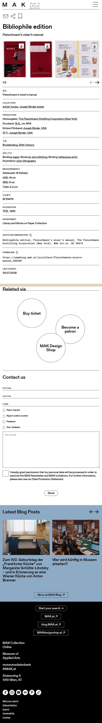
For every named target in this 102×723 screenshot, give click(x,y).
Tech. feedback (13, 427)
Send (51, 493)
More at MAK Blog (49, 595)
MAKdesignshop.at (49, 632)
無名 (17, 123)
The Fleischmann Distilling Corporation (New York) (48, 119)
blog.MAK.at (49, 624)
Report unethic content (17, 416)
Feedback (11, 421)
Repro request (13, 410)
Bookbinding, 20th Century (18, 145)
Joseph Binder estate (31, 106)
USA (44, 128)
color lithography (26, 161)
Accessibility (8, 713)
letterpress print (68, 157)
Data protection (10, 705)
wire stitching (39, 157)
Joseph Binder (31, 128)
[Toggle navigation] (95, 4)
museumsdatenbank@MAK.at (17, 667)
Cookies (6, 717)
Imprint (6, 709)
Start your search (49, 608)
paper (16, 157)
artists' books (10, 106)
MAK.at (49, 616)
